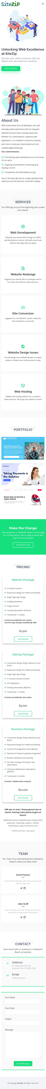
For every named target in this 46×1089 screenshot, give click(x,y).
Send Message (23, 1063)
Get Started (11, 68)
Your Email (9, 1008)
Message (9, 1029)
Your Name (10, 997)
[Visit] (39, 455)
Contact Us (23, 545)
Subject (8, 1019)
